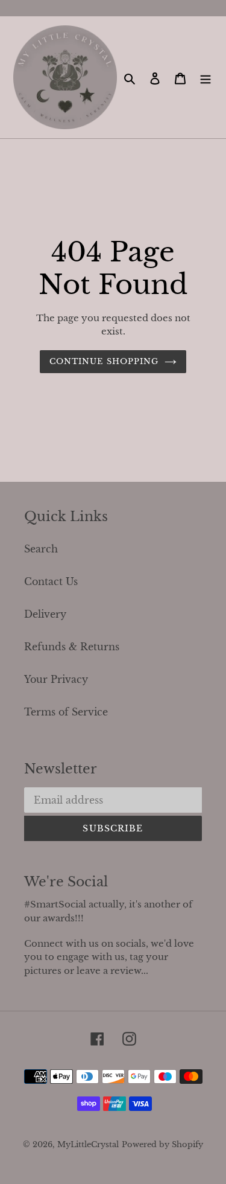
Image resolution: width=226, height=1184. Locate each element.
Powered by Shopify (162, 1144)
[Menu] (205, 77)
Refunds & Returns (71, 647)
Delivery (45, 614)
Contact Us (51, 581)
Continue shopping (104, 361)
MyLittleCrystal (88, 1144)
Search (41, 549)
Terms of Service (66, 712)
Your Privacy (56, 679)
